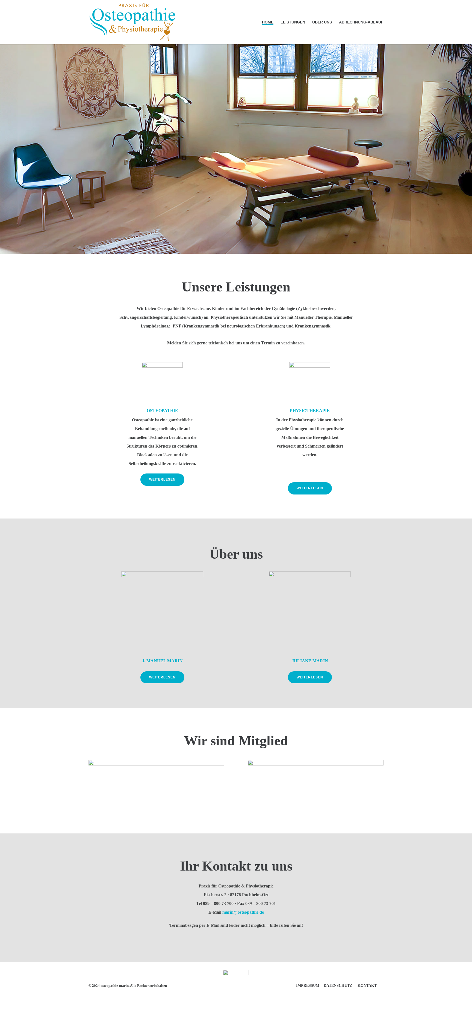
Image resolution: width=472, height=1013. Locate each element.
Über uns (322, 22)
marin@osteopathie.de (243, 912)
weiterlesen (162, 479)
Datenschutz (338, 986)
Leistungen (293, 22)
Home (267, 22)
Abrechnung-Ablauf (361, 22)
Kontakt (367, 986)
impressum (307, 986)
